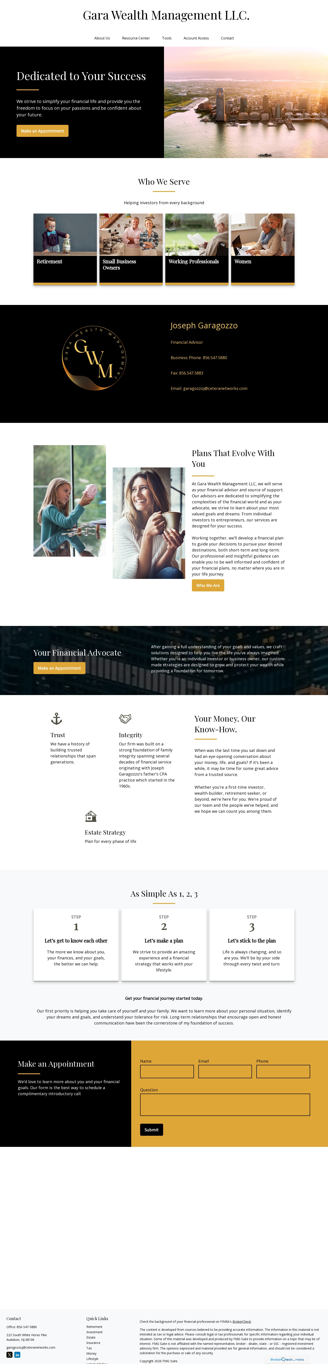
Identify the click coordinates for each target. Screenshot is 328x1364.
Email (203, 1061)
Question (149, 1089)
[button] (102, 38)
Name (146, 1061)
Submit (152, 1129)
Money (91, 1353)
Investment (94, 1332)
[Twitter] (9, 1355)
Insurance (93, 1343)
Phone (262, 1061)
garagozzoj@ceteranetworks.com (30, 1347)
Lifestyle (92, 1359)
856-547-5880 (27, 1327)
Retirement (94, 1327)
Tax (89, 1348)
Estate (90, 1337)
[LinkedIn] (17, 1355)
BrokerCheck (242, 1321)
